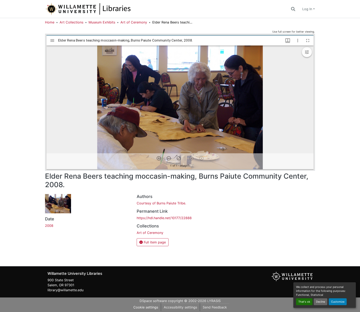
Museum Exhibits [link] (102, 22)
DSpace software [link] (153, 301)
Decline (320, 301)
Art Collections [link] (71, 22)
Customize (337, 301)
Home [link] (49, 22)
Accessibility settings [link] (180, 307)
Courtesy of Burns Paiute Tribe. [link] (161, 203)
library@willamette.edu (66, 290)
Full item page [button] (154, 242)
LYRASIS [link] (214, 301)
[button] (101, 9)
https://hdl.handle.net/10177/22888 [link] (164, 218)
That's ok (304, 301)
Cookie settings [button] (145, 307)
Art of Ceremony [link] (133, 22)
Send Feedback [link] (215, 307)
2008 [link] (49, 226)
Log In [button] (307, 9)
